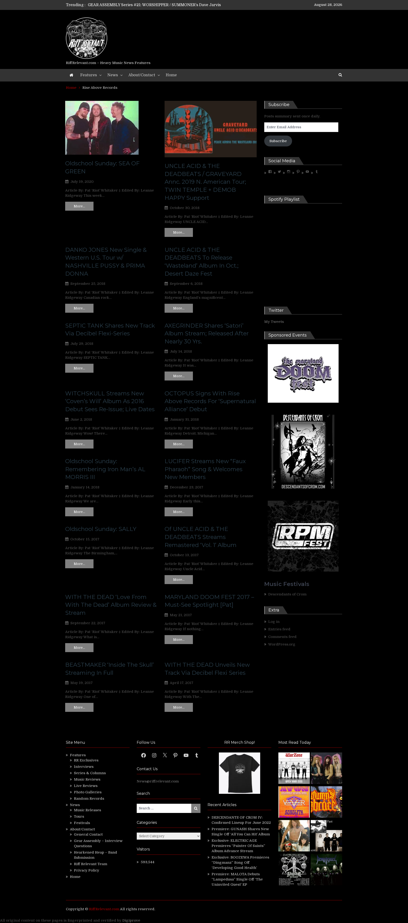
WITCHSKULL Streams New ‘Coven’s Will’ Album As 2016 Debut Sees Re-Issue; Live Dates (110, 401)
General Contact (88, 834)
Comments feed (282, 637)
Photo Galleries (88, 792)
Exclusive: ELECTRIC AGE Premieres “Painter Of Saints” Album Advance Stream (238, 845)
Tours (79, 816)
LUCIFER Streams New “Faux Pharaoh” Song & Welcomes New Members (205, 469)
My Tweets (274, 322)
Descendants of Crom (287, 594)
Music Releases (87, 810)
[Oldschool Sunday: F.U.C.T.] (326, 836)
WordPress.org (281, 644)
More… (79, 206)
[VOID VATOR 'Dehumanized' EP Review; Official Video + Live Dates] (294, 802)
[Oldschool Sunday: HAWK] (326, 768)
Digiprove (131, 920)
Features (88, 75)
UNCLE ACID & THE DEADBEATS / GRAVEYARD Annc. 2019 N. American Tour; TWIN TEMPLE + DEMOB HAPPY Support (205, 181)
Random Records (89, 798)
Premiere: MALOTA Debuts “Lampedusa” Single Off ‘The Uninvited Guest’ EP (237, 879)
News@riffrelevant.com (158, 781)
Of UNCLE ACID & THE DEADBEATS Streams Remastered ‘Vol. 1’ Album (201, 537)
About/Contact (141, 75)
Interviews (84, 767)
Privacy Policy (86, 870)
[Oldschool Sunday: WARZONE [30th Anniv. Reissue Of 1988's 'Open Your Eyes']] (294, 768)
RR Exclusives (86, 760)
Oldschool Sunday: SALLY (100, 529)
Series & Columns (90, 773)
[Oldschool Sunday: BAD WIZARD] (294, 836)
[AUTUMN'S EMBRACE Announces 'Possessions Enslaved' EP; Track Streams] (326, 802)
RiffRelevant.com (104, 909)
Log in (274, 622)
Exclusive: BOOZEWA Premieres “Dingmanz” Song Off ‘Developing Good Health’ (240, 862)
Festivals (82, 823)
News (112, 75)
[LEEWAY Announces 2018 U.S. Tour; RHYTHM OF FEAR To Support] (294, 870)
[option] (160, 7)
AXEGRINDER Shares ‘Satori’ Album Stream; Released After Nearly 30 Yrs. (207, 333)
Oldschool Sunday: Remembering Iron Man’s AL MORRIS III (105, 469)
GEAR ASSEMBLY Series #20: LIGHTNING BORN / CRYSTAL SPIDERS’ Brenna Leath (166, 7)
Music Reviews (87, 779)
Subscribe (278, 141)
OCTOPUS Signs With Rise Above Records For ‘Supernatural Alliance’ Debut (210, 401)
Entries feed (279, 629)
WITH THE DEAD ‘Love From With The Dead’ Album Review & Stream (111, 605)
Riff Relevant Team (90, 864)
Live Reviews (86, 786)
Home (171, 75)
